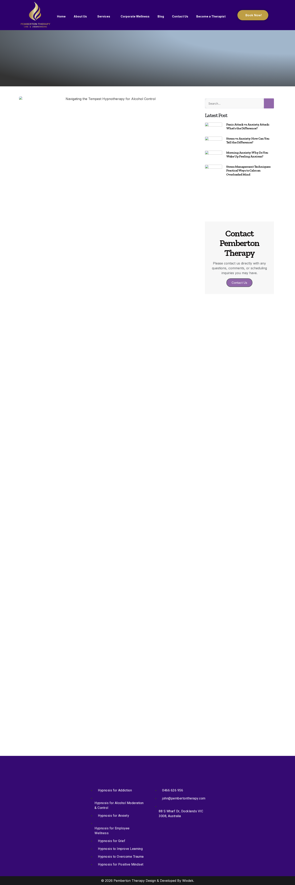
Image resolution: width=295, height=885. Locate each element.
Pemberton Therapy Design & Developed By (148, 881)
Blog (161, 16)
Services (103, 16)
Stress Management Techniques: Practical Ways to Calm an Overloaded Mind (248, 170)
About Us (80, 16)
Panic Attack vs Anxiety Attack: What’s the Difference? (247, 126)
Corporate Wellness (135, 16)
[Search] (269, 103)
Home (61, 16)
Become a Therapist (211, 16)
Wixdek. (188, 881)
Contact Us (180, 16)
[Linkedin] (115, 225)
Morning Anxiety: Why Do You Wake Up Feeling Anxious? (247, 154)
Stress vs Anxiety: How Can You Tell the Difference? (247, 140)
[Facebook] (103, 225)
